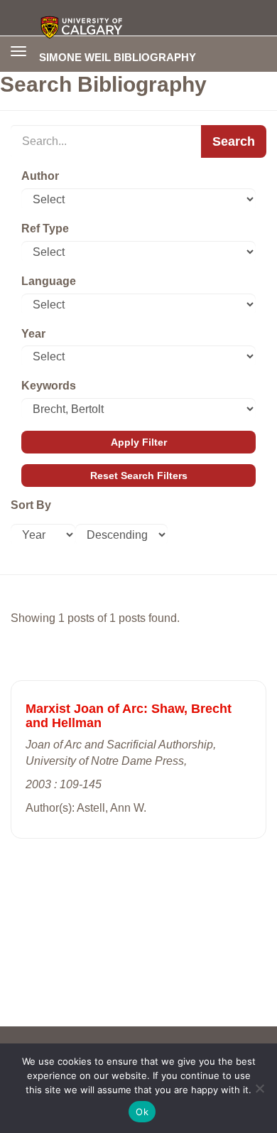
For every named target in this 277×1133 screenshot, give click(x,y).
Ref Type (45, 228)
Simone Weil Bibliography (117, 57)
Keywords (48, 386)
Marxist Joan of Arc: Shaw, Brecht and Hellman (129, 716)
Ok (142, 1111)
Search (233, 141)
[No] (259, 1088)
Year (33, 334)
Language (48, 281)
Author (40, 176)
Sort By (31, 505)
